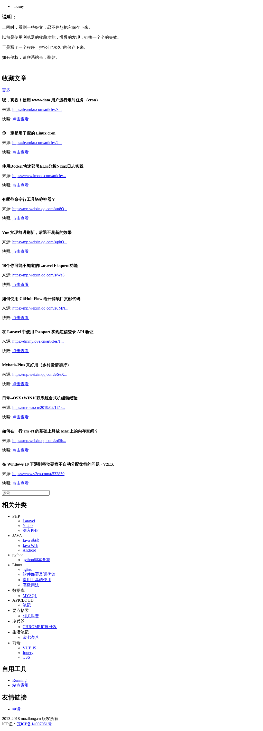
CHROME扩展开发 (40, 626)
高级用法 (31, 585)
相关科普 (31, 616)
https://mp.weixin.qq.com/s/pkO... (39, 242)
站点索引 (20, 685)
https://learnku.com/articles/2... (37, 142)
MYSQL (30, 595)
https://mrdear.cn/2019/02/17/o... (38, 407)
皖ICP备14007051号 (34, 724)
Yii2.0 (28, 525)
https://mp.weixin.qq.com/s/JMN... (40, 308)
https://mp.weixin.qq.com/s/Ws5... (40, 275)
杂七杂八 (31, 637)
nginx (27, 569)
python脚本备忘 (36, 559)
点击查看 (20, 119)
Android (29, 550)
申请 (16, 709)
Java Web (30, 545)
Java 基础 (31, 540)
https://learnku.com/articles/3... (37, 109)
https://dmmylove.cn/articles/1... (38, 341)
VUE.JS (29, 648)
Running (19, 680)
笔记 (27, 605)
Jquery (28, 652)
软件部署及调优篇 (39, 574)
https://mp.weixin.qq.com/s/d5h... (39, 440)
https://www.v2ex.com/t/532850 (38, 474)
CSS (26, 657)
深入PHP (31, 530)
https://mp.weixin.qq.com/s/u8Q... (39, 209)
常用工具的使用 (37, 580)
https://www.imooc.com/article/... (39, 176)
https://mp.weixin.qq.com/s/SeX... (39, 374)
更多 (6, 90)
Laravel (29, 521)
